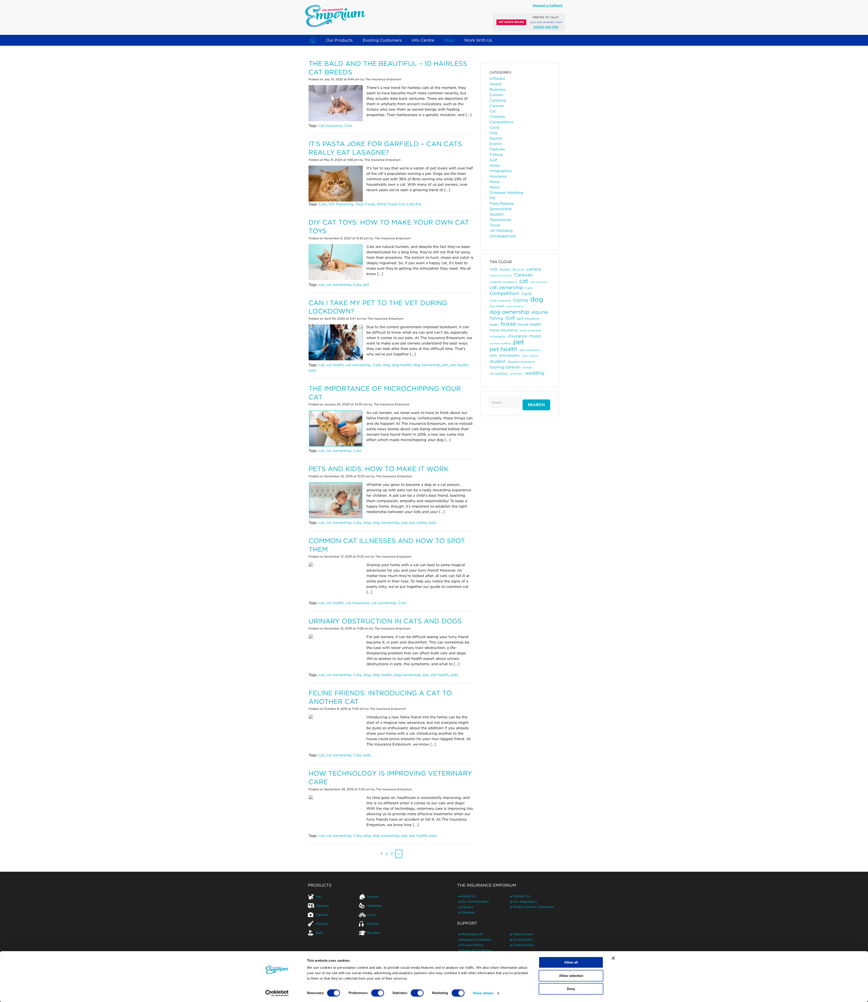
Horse (495, 165)
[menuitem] (333, 896)
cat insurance (330, 125)
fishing (496, 318)
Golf (493, 160)
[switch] (377, 993)
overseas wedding (500, 343)
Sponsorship (501, 209)
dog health (401, 365)
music (535, 335)
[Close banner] (613, 958)
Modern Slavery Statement (533, 907)
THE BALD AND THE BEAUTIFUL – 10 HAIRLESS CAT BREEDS (388, 67)
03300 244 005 (546, 27)
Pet (492, 198)
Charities (497, 116)
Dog (493, 133)
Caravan (497, 106)
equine (540, 312)
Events (496, 144)
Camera (496, 95)
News (495, 187)
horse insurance (503, 330)
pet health (459, 365)
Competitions (501, 122)
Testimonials (500, 220)
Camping (498, 100)
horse (508, 324)
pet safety (418, 522)
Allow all (571, 962)
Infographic (498, 336)
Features (497, 149)
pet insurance (530, 350)
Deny (571, 989)
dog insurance (515, 306)
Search (536, 405)
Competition (504, 293)
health (494, 324)
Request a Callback (548, 5)
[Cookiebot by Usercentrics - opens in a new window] (277, 993)
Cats (348, 125)
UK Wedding (501, 230)
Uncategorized (503, 236)
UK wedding (499, 373)
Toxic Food (365, 204)
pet (366, 285)
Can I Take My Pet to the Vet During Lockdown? (378, 307)
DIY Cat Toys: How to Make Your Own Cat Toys (389, 226)
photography (509, 355)
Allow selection (571, 976)
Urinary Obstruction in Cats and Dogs (385, 621)
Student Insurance (521, 361)
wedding (534, 373)
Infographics (501, 171)
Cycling (520, 300)
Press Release (502, 203)
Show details (483, 993)
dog (386, 365)
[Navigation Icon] (312, 40)
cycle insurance (500, 300)
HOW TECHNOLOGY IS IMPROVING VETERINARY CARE (390, 777)
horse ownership (530, 330)
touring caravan (505, 367)
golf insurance (528, 318)
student (497, 361)
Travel (495, 225)
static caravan (530, 355)
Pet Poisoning (341, 204)
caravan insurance (503, 282)
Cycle (494, 127)
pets (312, 370)
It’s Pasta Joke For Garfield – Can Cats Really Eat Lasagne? (385, 148)
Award (495, 84)
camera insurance (501, 275)
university (516, 373)
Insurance (498, 176)
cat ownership (338, 285)
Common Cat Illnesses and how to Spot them (387, 545)
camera (533, 269)
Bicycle (518, 269)
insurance (517, 336)
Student (497, 214)
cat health (335, 365)
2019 (493, 269)
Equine (496, 138)
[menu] (359, 914)
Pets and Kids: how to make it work (379, 469)
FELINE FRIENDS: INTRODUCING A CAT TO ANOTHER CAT (380, 697)
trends (527, 367)
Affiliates (497, 78)
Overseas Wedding (507, 192)
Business (497, 89)
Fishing (496, 154)
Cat (493, 111)
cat (321, 285)
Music (495, 182)
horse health (529, 324)
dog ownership (426, 365)
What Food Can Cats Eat (399, 204)
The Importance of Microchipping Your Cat (385, 393)
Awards (504, 269)
